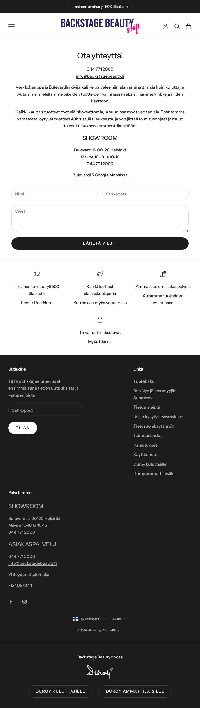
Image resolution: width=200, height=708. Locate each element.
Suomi (117, 618)
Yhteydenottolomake (28, 574)
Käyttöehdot (145, 454)
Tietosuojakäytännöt (153, 426)
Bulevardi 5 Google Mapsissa (100, 174)
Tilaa (23, 427)
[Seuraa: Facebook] (11, 601)
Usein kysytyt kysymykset (158, 416)
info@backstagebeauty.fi (100, 76)
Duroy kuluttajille (149, 464)
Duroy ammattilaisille (153, 473)
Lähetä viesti (100, 243)
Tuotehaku (144, 381)
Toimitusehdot (147, 435)
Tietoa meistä (146, 407)
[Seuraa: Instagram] (24, 601)
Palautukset (145, 445)
